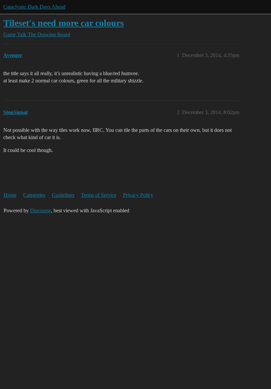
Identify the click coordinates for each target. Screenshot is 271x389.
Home (10, 195)
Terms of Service (98, 195)
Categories (34, 195)
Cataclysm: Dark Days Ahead (34, 7)
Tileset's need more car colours (63, 23)
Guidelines (63, 195)
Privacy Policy (138, 195)
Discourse (40, 210)
